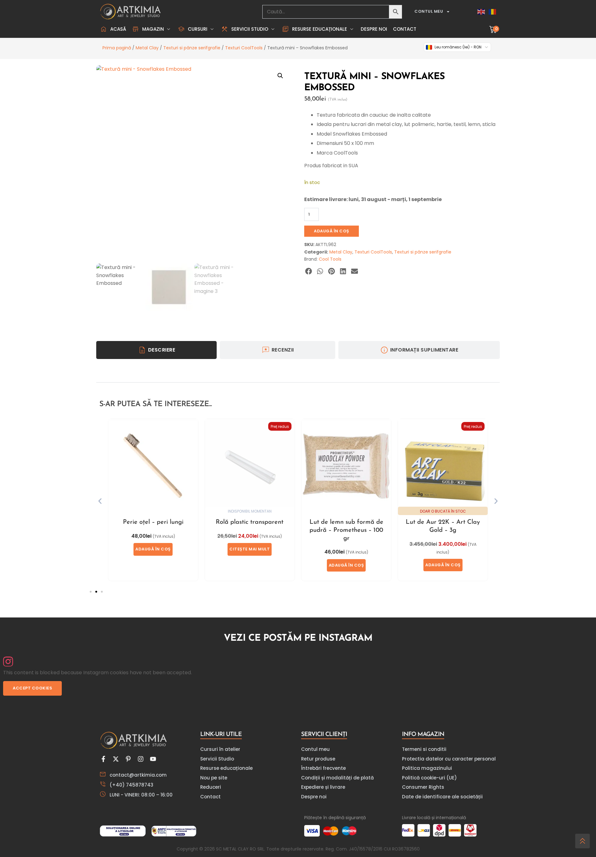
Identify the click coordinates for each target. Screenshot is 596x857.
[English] (481, 11)
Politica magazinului (427, 768)
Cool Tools (330, 259)
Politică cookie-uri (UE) (429, 777)
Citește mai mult (249, 549)
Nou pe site (213, 777)
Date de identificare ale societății (442, 796)
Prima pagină (116, 48)
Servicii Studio (217, 759)
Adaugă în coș (331, 231)
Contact (210, 796)
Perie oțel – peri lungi (153, 522)
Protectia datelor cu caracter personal (449, 759)
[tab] (156, 350)
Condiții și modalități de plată (337, 777)
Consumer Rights (423, 787)
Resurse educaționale (226, 768)
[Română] (493, 11)
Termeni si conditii (424, 749)
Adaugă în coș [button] (153, 549)
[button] (151, 29)
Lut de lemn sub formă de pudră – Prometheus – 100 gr (346, 530)
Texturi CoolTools (244, 48)
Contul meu (428, 11)
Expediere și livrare (323, 787)
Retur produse (318, 759)
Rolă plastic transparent (249, 522)
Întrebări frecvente (323, 768)
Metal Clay (147, 48)
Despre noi (314, 796)
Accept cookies (32, 688)
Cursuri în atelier (220, 749)
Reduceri (210, 787)
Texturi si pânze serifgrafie (191, 48)
